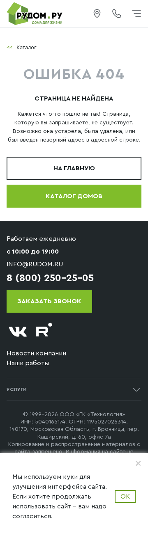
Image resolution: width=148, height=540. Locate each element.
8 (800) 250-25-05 (50, 278)
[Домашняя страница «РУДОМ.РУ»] (35, 13)
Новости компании (36, 353)
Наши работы (28, 363)
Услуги (17, 389)
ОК (125, 496)
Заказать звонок (49, 301)
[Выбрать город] (97, 13)
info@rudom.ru (35, 264)
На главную (74, 168)
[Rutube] (44, 331)
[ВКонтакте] (18, 331)
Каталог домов (74, 196)
